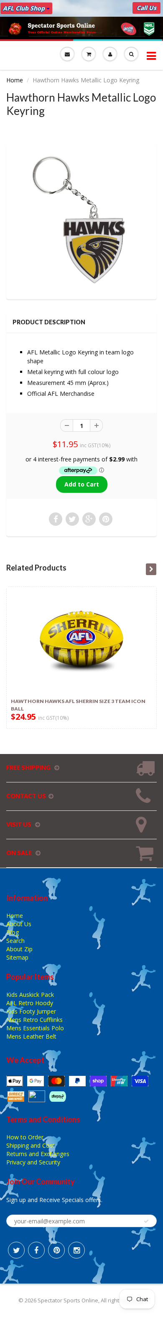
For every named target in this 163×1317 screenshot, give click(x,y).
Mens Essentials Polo (35, 1028)
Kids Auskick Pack (30, 995)
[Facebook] (36, 1250)
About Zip (19, 949)
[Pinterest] (56, 1250)
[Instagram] (76, 1250)
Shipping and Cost (30, 1145)
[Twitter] (16, 1250)
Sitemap (17, 957)
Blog (12, 932)
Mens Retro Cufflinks (34, 1020)
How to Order (24, 1137)
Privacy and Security (33, 1162)
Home (14, 80)
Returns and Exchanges (37, 1154)
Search (15, 941)
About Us (18, 924)
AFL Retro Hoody (29, 1003)
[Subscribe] (146, 1221)
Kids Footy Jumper (31, 1011)
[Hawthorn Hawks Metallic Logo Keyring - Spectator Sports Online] (81, 220)
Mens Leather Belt (31, 1036)
